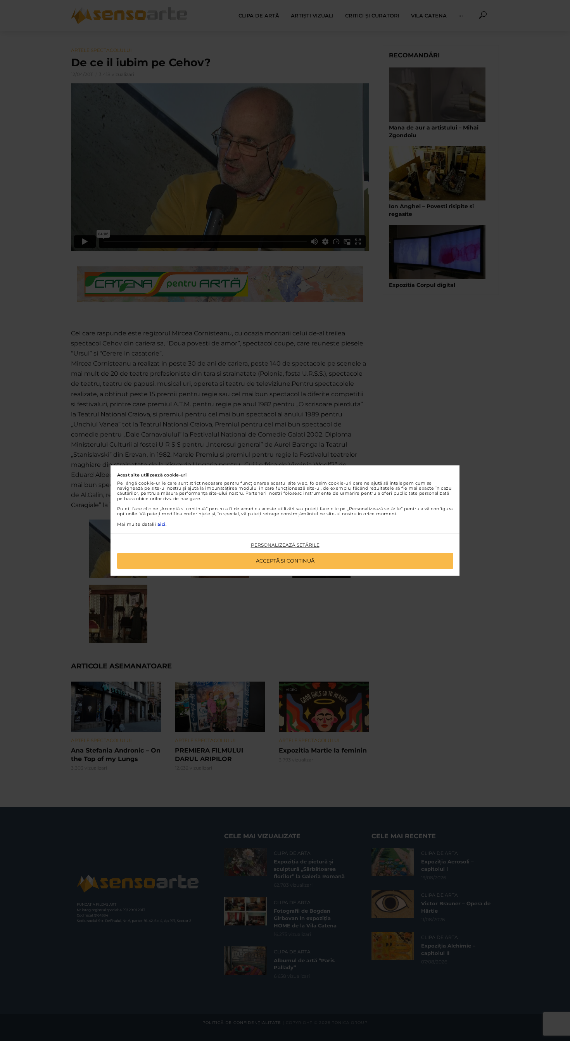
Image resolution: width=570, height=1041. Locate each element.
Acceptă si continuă (285, 561)
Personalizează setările (285, 545)
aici (161, 524)
